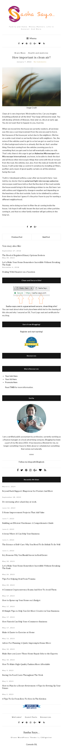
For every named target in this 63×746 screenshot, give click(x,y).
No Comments (40, 62)
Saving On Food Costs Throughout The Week (22, 675)
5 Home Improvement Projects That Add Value (23, 512)
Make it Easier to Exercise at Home (18, 632)
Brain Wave (20, 53)
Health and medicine (38, 53)
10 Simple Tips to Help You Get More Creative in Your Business (30, 611)
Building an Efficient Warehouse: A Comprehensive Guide (27, 523)
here (35, 309)
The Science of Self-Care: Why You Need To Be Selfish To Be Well (31, 544)
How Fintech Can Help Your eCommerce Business (24, 621)
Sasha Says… (31, 732)
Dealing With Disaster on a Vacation (18, 272)
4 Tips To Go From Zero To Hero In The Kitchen (24, 699)
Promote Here (11, 382)
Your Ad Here (11, 379)
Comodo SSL (31, 744)
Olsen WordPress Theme (24, 737)
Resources (45, 717)
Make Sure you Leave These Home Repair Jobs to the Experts (30, 653)
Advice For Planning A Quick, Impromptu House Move (26, 643)
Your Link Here (11, 376)
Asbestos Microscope (45, 153)
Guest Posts (31, 717)
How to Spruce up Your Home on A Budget (21, 600)
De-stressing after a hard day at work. (19, 502)
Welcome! (17, 717)
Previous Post (17, 237)
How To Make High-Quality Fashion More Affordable (26, 664)
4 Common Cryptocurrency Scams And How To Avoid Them (29, 589)
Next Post (46, 237)
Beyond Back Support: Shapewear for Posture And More (27, 491)
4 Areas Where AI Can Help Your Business (21, 534)
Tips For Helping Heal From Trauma (18, 579)
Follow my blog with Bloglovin (31, 462)
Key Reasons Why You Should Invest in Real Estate (24, 555)
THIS (12, 387)
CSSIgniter (46, 737)
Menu (33, 38)
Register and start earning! (31, 331)
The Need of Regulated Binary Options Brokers (23, 255)
